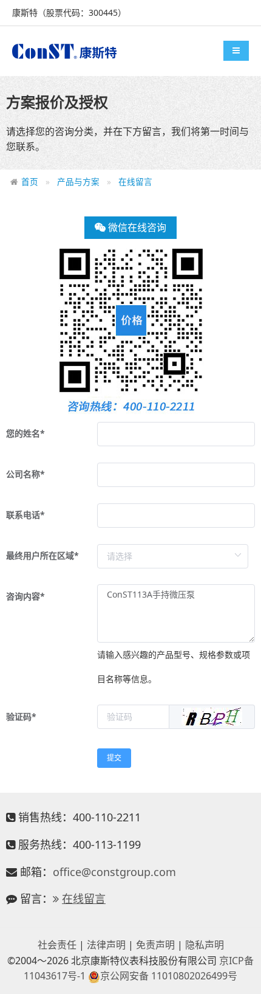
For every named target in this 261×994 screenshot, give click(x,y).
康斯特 (64, 51)
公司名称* (25, 474)
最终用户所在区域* (42, 555)
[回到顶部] (245, 978)
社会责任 (57, 944)
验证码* (21, 716)
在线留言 (135, 181)
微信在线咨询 (136, 227)
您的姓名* (25, 433)
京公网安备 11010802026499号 (168, 975)
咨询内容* (25, 596)
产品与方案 (78, 181)
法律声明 (106, 944)
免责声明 (155, 944)
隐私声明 (204, 944)
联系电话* (25, 514)
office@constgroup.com (114, 872)
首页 (29, 181)
